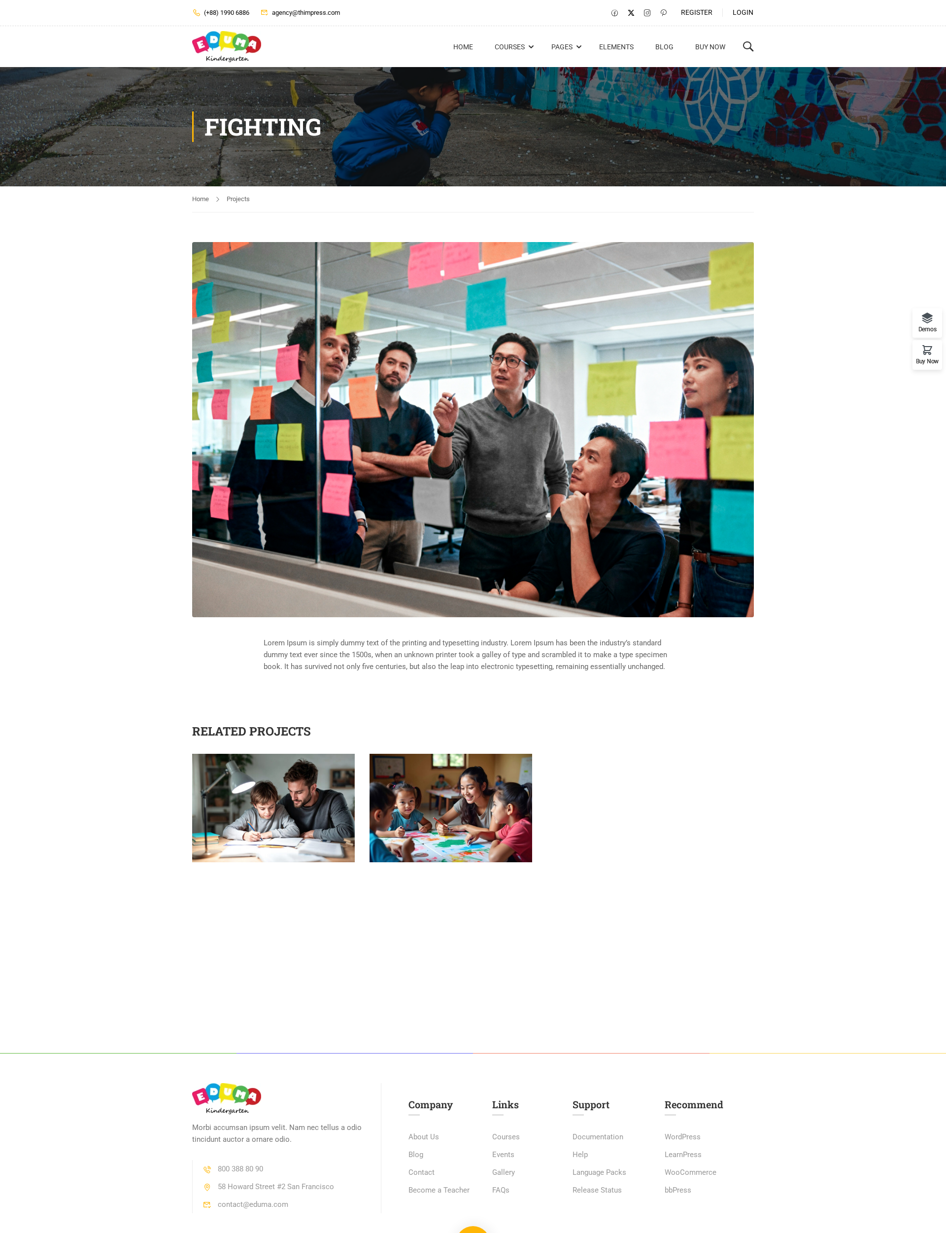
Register (696, 12)
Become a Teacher (439, 1190)
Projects (238, 199)
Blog (664, 47)
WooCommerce (690, 1172)
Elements (616, 47)
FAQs (500, 1190)
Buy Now (710, 47)
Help (580, 1154)
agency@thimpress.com (306, 12)
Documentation (598, 1136)
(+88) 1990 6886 (226, 12)
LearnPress (683, 1154)
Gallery (503, 1172)
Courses (510, 47)
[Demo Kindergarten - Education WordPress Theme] (230, 46)
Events (503, 1154)
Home (463, 47)
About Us (423, 1136)
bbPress (678, 1190)
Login (743, 12)
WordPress (683, 1136)
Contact (421, 1172)
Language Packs (599, 1172)
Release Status (597, 1190)
